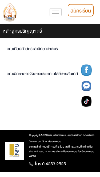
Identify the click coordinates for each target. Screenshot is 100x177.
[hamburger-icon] (56, 12)
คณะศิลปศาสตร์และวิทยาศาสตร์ (32, 49)
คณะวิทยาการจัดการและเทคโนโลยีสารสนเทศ (42, 74)
